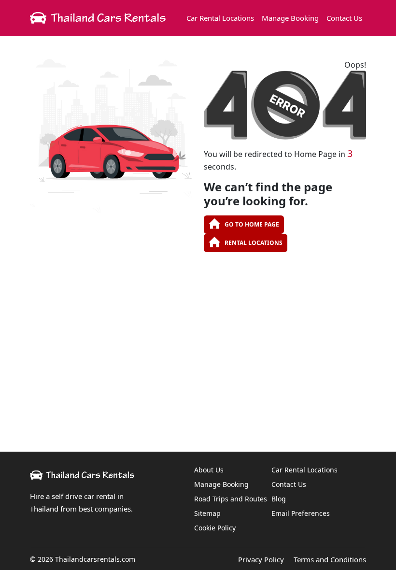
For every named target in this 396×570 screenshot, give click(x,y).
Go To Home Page (252, 224)
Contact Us (344, 18)
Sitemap (207, 513)
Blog (278, 498)
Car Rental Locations (220, 18)
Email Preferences (300, 513)
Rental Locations (254, 243)
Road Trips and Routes (230, 498)
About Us (209, 469)
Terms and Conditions (330, 559)
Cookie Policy (215, 527)
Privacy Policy (261, 559)
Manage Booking (290, 18)
